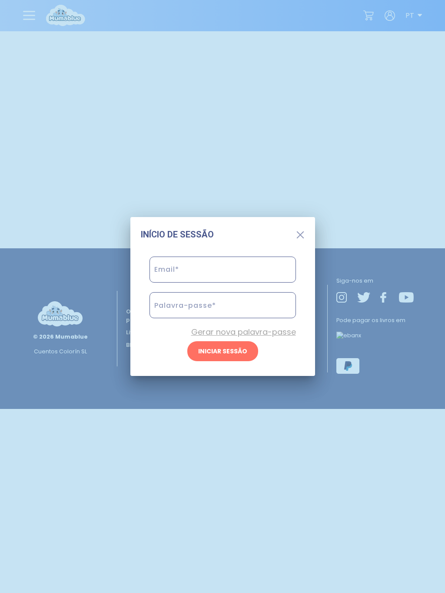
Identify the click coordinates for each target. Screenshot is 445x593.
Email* (165, 285)
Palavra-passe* (183, 321)
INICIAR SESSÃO (222, 351)
